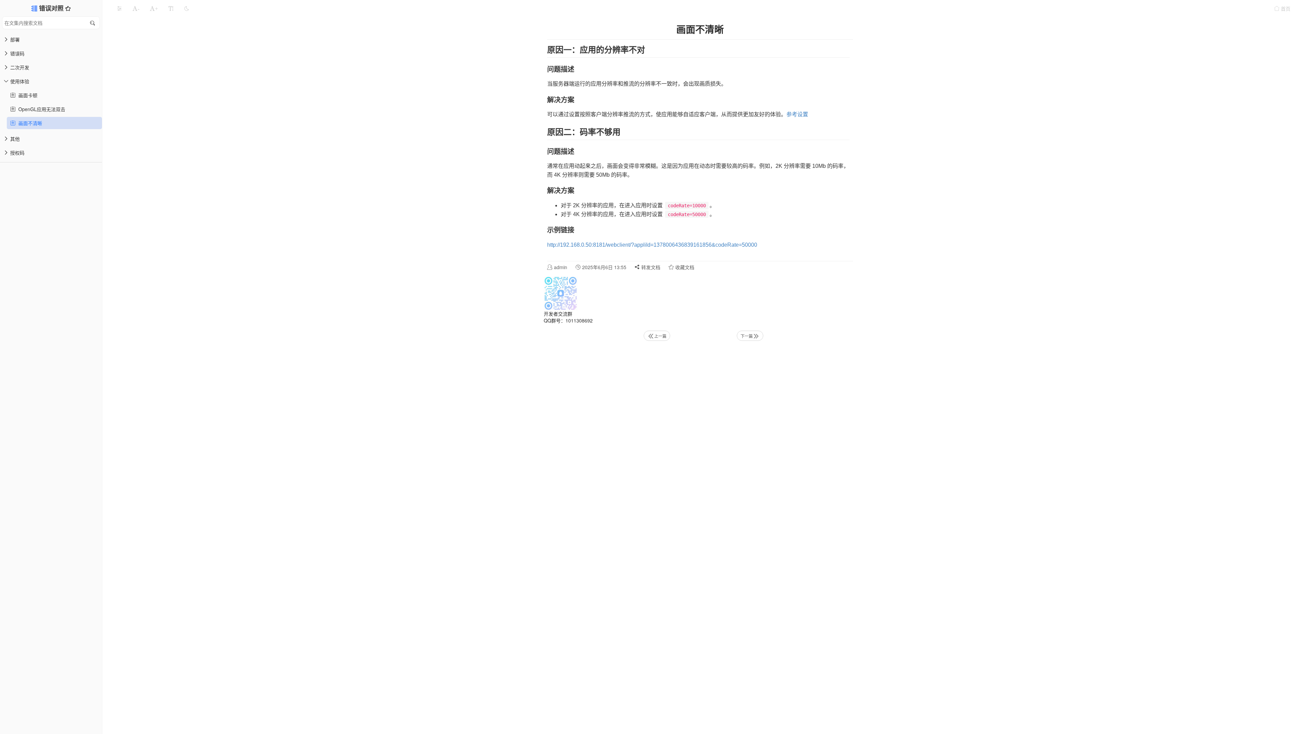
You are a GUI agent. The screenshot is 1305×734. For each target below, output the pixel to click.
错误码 (17, 53)
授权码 (17, 152)
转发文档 (650, 267)
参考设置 (797, 114)
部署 (15, 39)
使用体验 (19, 81)
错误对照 (52, 8)
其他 (15, 138)
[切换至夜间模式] (186, 8)
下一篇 (747, 336)
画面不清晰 (29, 123)
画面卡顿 (26, 95)
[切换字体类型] (171, 8)
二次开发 (19, 67)
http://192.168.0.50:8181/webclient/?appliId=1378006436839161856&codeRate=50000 (652, 245)
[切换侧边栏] (119, 8)
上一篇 (660, 336)
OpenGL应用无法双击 (40, 109)
